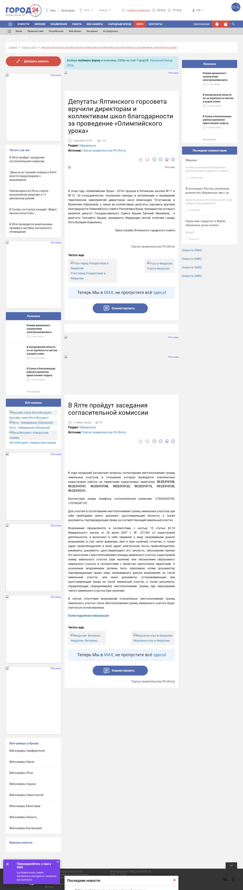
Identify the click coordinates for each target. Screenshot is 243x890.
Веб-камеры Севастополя (26, 795)
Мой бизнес (75, 31)
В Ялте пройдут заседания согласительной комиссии (26, 159)
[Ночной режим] (238, 7)
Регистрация (68, 10)
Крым (19, 31)
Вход (53, 10)
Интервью (92, 31)
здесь (159, 292)
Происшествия (35, 31)
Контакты (155, 24)
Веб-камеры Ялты (21, 773)
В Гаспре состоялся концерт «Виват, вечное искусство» (33, 211)
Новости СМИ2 (192, 250)
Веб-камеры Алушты (23, 817)
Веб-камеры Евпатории (24, 806)
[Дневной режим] (233, 7)
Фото (139, 24)
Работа (76, 24)
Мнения (40, 24)
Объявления (58, 24)
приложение (201, 24)
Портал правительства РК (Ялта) (104, 150)
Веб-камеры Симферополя (27, 750)
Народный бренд (119, 24)
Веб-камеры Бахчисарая (25, 828)
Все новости (33, 391)
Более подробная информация (88, 615)
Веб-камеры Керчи (21, 761)
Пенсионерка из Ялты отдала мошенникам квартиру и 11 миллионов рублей (28, 194)
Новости (23, 24)
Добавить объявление (138, 10)
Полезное (33, 316)
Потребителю (56, 31)
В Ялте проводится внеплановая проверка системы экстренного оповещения (30, 228)
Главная (13, 47)
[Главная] (10, 24)
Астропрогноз (110, 31)
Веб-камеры (95, 24)
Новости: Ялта (29, 47)
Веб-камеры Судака (22, 784)
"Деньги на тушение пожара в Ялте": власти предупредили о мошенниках (33, 176)
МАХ (108, 292)
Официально (87, 145)
